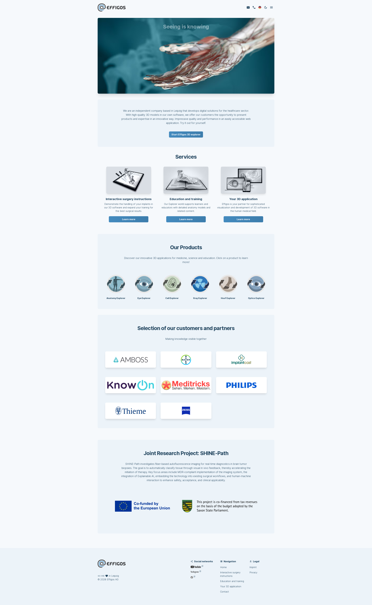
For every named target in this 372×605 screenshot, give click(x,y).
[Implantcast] (241, 359)
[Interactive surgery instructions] (128, 180)
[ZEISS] (186, 411)
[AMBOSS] (130, 359)
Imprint (253, 567)
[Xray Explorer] (200, 284)
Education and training (232, 581)
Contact (224, 591)
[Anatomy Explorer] (116, 284)
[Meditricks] (186, 385)
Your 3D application (230, 586)
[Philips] (241, 385)
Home (223, 567)
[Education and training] (185, 180)
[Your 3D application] (243, 180)
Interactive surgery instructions (230, 574)
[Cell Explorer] (172, 284)
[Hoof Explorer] (228, 284)
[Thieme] (130, 411)
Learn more (128, 219)
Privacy (253, 572)
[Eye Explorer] (144, 284)
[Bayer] (186, 359)
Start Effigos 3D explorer (186, 134)
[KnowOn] (130, 385)
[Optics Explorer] (256, 284)
